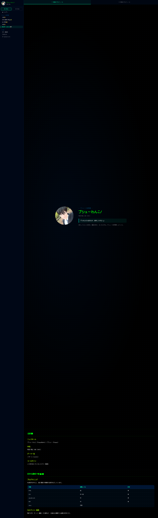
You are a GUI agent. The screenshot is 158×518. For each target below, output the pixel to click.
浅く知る (6, 8)
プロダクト (4, 34)
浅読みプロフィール (57, 2)
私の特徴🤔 (4, 22)
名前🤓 (3, 17)
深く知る (17, 8)
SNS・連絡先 (5, 32)
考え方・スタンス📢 (7, 26)
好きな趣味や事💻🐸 (7, 19)
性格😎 (3, 24)
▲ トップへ (5, 12)
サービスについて (6, 36)
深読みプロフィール (124, 2)
